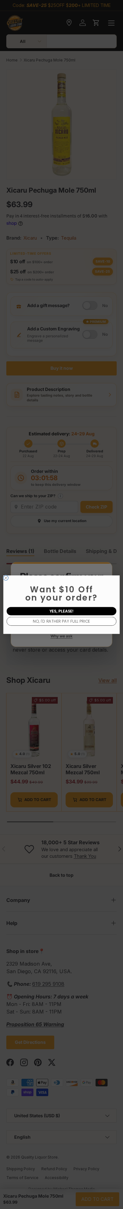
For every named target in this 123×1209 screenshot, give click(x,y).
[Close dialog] (6, 577)
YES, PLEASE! (62, 610)
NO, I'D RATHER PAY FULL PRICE (61, 621)
